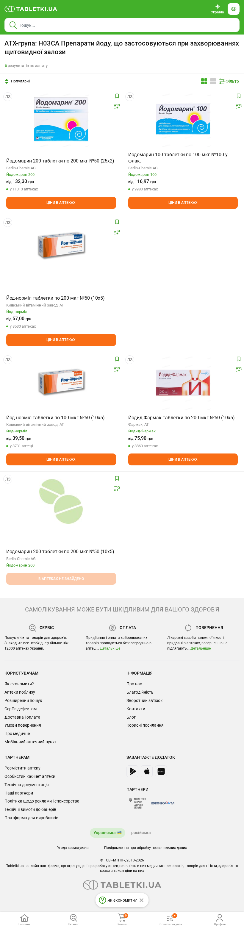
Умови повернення (22, 725)
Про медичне (17, 733)
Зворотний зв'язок (144, 700)
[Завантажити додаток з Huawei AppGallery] (161, 771)
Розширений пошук (23, 700)
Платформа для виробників (31, 817)
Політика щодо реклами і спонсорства (41, 801)
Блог (131, 717)
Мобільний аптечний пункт (30, 741)
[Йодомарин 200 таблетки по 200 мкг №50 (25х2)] (61, 119)
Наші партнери (18, 793)
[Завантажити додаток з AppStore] (147, 771)
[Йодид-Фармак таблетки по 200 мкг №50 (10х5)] (183, 382)
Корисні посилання (145, 725)
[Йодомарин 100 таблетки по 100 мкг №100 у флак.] (183, 119)
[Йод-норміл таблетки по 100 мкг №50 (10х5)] (61, 382)
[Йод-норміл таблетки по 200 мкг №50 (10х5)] (61, 245)
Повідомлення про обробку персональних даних (145, 848)
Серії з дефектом (20, 708)
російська (141, 832)
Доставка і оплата (22, 717)
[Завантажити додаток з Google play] (132, 771)
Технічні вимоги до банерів (30, 809)
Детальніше (110, 648)
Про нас (134, 683)
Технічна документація (26, 784)
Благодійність (140, 692)
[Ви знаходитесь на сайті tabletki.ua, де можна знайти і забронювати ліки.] (30, 9)
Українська (104, 832)
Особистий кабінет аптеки (29, 776)
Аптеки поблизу (19, 692)
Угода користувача (73, 848)
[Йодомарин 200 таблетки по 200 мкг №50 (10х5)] (61, 501)
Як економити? (19, 683)
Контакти (135, 708)
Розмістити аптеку (22, 768)
